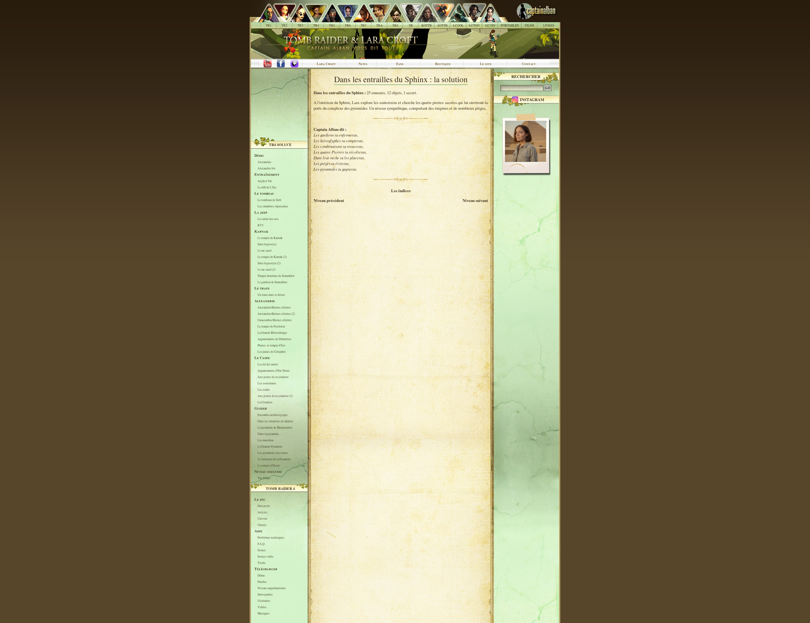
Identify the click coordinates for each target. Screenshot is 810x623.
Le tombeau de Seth (269, 200)
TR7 (363, 25)
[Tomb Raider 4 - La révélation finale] (312, 19)
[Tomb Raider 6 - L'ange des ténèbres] (344, 19)
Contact (529, 63)
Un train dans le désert (271, 295)
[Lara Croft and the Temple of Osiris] (471, 19)
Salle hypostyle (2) (269, 263)
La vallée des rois (268, 219)
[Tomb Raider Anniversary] (376, 19)
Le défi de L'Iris (267, 187)
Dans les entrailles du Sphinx (275, 421)
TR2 (284, 25)
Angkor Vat (265, 181)
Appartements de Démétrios (274, 339)
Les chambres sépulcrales (273, 206)
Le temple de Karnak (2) (272, 257)
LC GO (490, 25)
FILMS (529, 25)
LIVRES (548, 25)
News (362, 63)
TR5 (332, 25)
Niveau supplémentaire (272, 588)
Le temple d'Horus (269, 465)
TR (411, 25)
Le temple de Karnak (270, 238)
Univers (262, 518)
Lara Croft (326, 63)
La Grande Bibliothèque (272, 333)
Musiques (264, 613)
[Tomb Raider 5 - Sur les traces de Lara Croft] (328, 19)
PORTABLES (510, 25)
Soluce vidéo (265, 556)
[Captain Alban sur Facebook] (282, 63)
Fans (399, 63)
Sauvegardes (265, 594)
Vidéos (262, 607)
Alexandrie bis (267, 168)
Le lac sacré (264, 250)
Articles (262, 512)
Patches (262, 582)
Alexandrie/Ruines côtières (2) (276, 314)
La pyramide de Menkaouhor (275, 427)
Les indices (401, 190)
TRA (379, 25)
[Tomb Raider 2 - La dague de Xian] (281, 19)
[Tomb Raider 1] (267, 19)
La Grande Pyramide (270, 446)
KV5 (261, 225)
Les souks (264, 390)
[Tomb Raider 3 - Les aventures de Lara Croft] (297, 19)
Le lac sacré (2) (267, 269)
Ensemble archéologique (273, 415)
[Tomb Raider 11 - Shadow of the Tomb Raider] (439, 19)
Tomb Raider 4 (280, 488)
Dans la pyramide (268, 434)
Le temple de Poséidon (271, 326)
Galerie (262, 525)
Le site (486, 63)
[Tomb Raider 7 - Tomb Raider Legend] (360, 19)
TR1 (268, 25)
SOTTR (443, 25)
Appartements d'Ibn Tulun (274, 371)
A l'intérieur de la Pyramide (274, 459)
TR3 (300, 25)
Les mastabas (266, 440)
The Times (264, 478)
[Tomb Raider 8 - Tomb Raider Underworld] (391, 19)
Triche (261, 563)
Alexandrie (264, 162)
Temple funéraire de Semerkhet (276, 276)
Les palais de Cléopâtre (272, 352)
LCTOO (474, 25)
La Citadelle (265, 402)
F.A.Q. (261, 544)
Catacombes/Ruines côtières (275, 320)
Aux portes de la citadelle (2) (275, 396)
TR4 (316, 25)
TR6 (348, 25)
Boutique (443, 63)
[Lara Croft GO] (486, 19)
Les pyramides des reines (273, 453)
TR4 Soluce (280, 144)
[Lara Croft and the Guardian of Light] (455, 19)
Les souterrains (267, 383)
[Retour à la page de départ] (526, 19)
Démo (261, 575)
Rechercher (525, 76)
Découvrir (264, 506)
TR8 (395, 25)
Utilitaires (264, 601)
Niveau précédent (329, 200)
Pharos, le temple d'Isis (271, 345)
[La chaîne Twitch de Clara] (298, 63)
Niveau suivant (475, 200)
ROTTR (426, 25)
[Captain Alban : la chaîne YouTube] (266, 63)
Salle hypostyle (267, 244)
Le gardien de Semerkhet (272, 282)
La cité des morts (268, 364)
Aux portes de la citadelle (273, 377)
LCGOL (458, 25)
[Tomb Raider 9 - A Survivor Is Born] (407, 19)
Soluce (262, 550)
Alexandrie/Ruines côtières (274, 307)
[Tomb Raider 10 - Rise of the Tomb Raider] (423, 19)
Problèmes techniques (271, 537)
